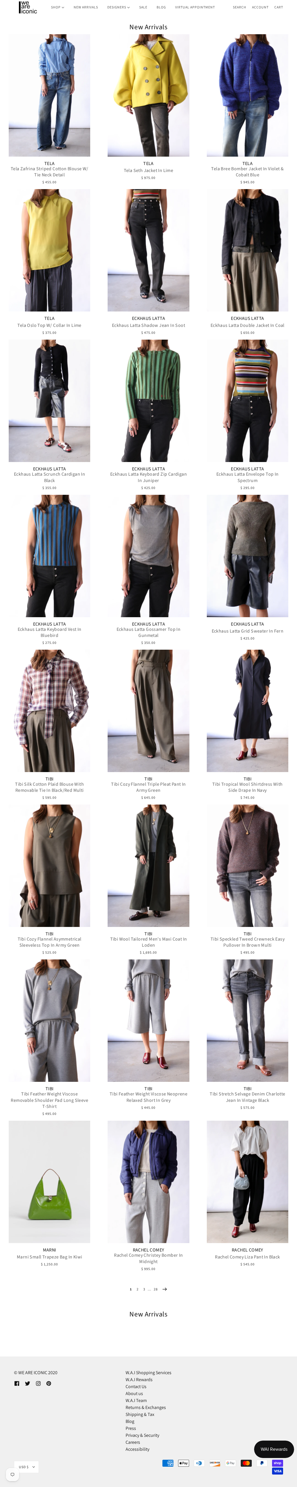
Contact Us (136, 1386)
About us (134, 1393)
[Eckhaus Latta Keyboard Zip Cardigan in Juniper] (148, 401)
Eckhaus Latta (148, 318)
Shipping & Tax (140, 1414)
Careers (133, 1442)
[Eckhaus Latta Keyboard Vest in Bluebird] (49, 556)
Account (260, 7)
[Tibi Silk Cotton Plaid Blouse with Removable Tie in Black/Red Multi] (49, 711)
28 (156, 1289)
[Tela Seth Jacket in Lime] (148, 95)
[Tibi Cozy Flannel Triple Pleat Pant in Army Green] (148, 711)
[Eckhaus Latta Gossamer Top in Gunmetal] (148, 556)
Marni (49, 1250)
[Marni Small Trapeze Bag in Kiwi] (49, 1182)
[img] (17, 1383)
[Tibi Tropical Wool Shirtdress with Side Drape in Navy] (247, 711)
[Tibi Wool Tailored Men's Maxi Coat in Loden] (148, 866)
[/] (27, 7)
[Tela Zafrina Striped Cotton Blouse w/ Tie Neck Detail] (49, 95)
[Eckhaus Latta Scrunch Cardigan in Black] (49, 401)
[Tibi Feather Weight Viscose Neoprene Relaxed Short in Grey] (148, 1020)
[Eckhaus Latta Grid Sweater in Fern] (247, 556)
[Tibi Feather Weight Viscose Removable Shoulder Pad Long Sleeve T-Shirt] (49, 1020)
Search (239, 7)
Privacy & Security (142, 1435)
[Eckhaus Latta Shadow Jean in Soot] (148, 250)
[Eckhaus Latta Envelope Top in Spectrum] (247, 401)
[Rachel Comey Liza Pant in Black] (247, 1182)
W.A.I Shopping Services (148, 1373)
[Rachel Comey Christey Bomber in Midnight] (148, 1182)
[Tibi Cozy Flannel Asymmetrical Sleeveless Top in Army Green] (49, 866)
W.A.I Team (136, 1400)
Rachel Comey (148, 1250)
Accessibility (137, 1449)
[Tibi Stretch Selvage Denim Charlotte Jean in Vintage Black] (247, 1020)
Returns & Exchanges (146, 1407)
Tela (49, 163)
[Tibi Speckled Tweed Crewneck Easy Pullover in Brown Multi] (247, 866)
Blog (130, 1421)
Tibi (50, 779)
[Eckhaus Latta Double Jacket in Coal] (247, 250)
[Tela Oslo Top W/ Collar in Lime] (49, 250)
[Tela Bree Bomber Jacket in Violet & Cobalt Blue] (247, 95)
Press (131, 1428)
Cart (278, 7)
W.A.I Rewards (139, 1379)
